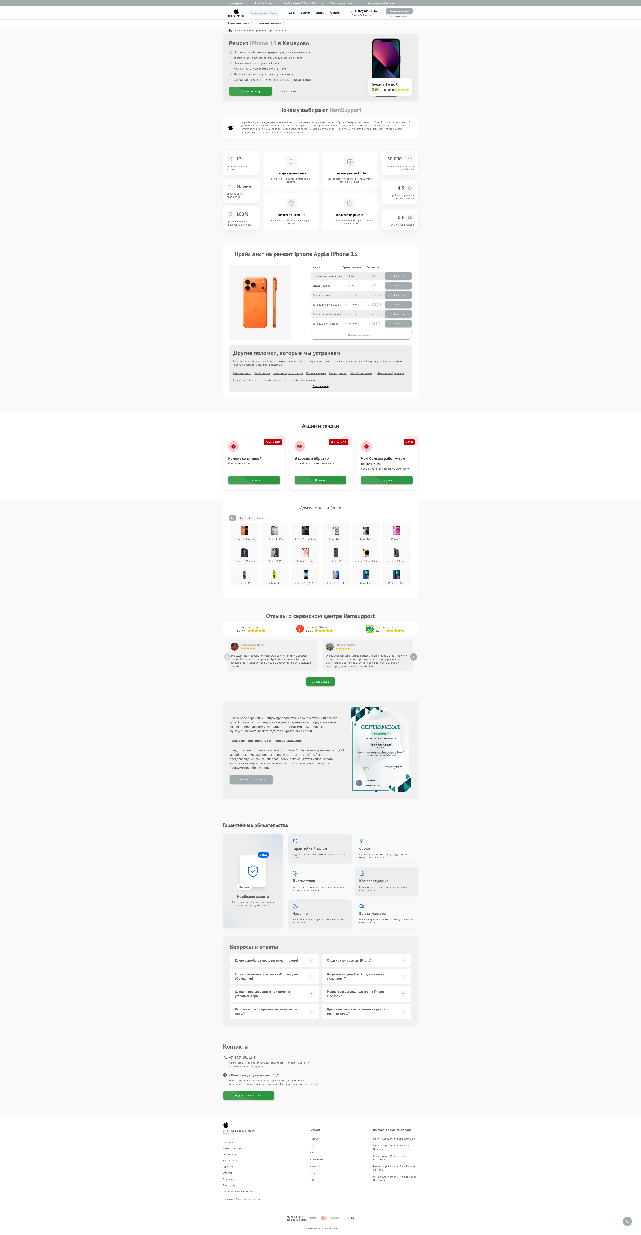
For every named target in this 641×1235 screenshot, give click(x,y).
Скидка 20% (273, 442)
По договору (244, 887)
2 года (263, 854)
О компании (230, 1154)
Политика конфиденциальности (320, 1228)
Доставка (228, 1179)
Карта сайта (230, 1160)
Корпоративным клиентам (238, 1191)
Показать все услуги (359, 335)
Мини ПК (314, 1166)
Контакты (335, 12)
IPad (311, 1179)
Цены (292, 12)
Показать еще (321, 386)
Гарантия (305, 12)
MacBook (314, 1138)
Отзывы (319, 12)
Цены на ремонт (288, 91)
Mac (311, 1152)
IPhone (313, 1173)
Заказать (398, 276)
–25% (409, 442)
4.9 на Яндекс (265, 3)
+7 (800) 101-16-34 (243, 1057)
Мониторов (316, 1159)
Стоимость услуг (232, 1148)
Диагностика (230, 1185)
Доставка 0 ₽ (338, 442)
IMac (312, 1145)
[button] (413, 657)
